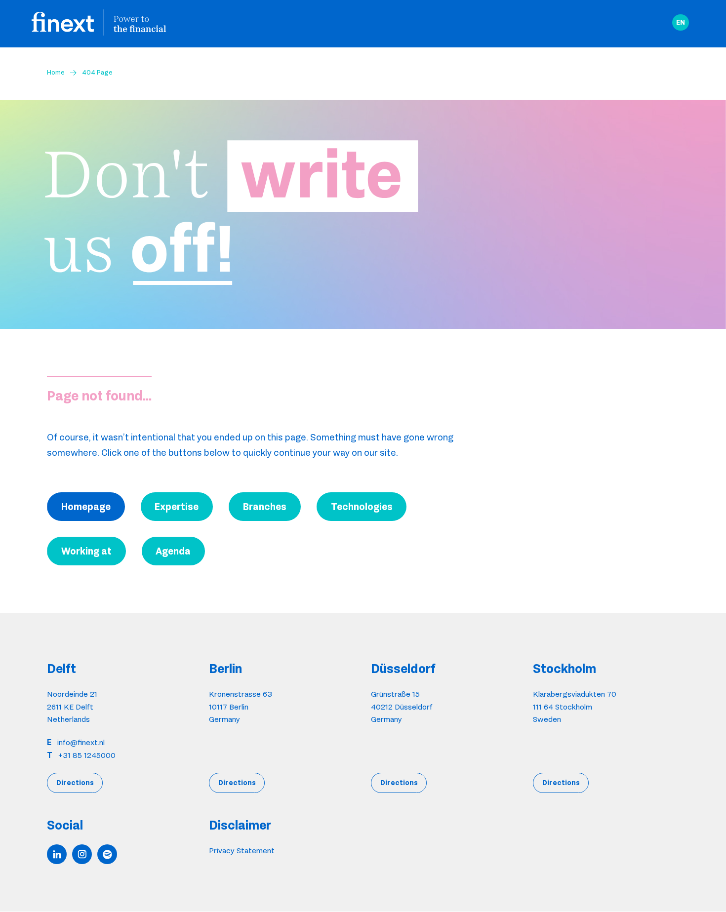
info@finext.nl (81, 742)
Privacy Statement (242, 850)
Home (56, 72)
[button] (680, 22)
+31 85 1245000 (87, 755)
